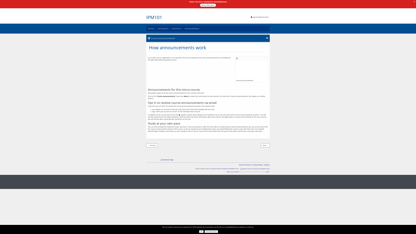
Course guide (162, 29)
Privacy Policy (257, 165)
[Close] (414, 1)
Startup (150, 29)
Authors (267, 165)
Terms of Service (245, 165)
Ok (201, 231)
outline (267, 172)
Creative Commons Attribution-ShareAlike (223, 168)
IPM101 (154, 17)
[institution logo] (167, 160)
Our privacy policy (211, 231)
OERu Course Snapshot (233, 172)
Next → (265, 145)
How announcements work (177, 47)
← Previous (152, 145)
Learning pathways (191, 29)
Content (197, 168)
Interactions (176, 29)
